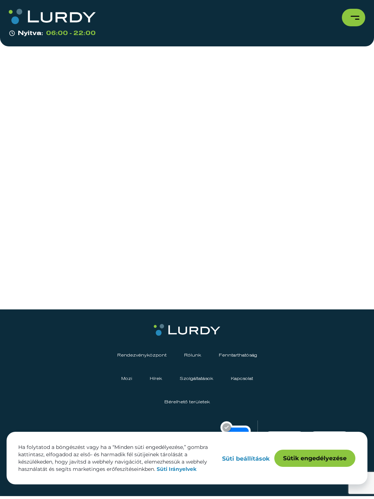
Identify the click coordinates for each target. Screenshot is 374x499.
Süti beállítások (246, 458)
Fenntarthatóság (238, 355)
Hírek (156, 379)
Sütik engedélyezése (315, 458)
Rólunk (192, 355)
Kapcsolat (242, 379)
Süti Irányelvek (176, 469)
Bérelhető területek (187, 402)
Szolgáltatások (196, 379)
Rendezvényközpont (142, 355)
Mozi (126, 379)
